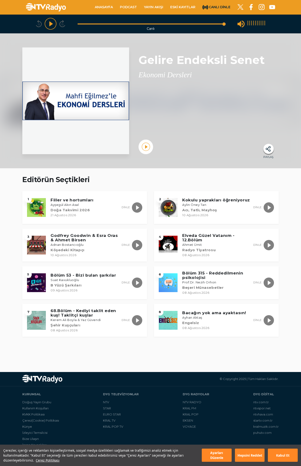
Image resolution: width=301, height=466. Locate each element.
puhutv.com (262, 433)
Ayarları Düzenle (216, 455)
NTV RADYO (192, 402)
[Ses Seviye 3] (252, 24)
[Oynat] (50, 24)
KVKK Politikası (33, 414)
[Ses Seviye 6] (257, 24)
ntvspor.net (262, 408)
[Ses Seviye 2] (250, 24)
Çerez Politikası (47, 460)
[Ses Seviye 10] (265, 24)
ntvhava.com (263, 414)
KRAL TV (109, 420)
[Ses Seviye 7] (259, 24)
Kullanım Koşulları (35, 408)
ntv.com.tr (261, 402)
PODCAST (128, 7)
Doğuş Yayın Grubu (36, 402)
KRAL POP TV (113, 426)
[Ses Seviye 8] (261, 24)
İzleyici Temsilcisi (35, 433)
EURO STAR (112, 414)
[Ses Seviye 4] (253, 24)
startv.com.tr (263, 420)
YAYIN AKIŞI (153, 7)
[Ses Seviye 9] (263, 24)
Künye (27, 426)
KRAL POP (190, 414)
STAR (107, 408)
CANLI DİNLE (219, 7)
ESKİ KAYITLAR (182, 7)
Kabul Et (282, 455)
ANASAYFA (104, 7)
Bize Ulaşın (30, 439)
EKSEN (188, 420)
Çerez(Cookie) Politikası (40, 420)
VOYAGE (189, 426)
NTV (106, 402)
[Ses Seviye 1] (248, 24)
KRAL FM (189, 408)
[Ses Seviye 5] (255, 24)
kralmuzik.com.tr (266, 426)
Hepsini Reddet (250, 455)
